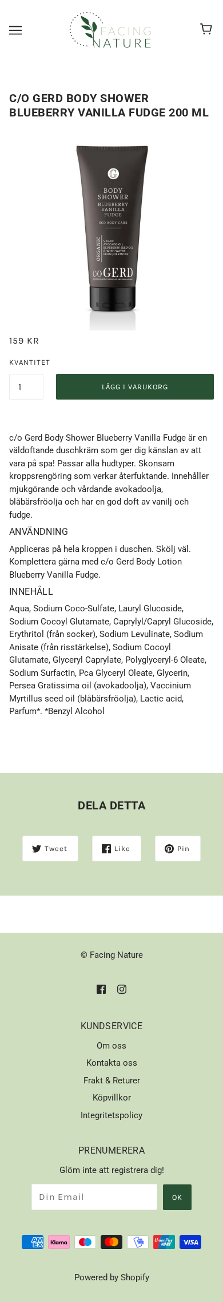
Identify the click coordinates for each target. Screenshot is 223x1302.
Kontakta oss (111, 1063)
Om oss (111, 1046)
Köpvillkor (112, 1098)
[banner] (110, 29)
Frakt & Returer (111, 1080)
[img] (101, 989)
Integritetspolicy (111, 1115)
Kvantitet (26, 362)
